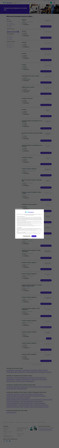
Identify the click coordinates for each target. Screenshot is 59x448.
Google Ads (31, 228)
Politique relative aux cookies (36, 233)
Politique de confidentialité (28, 233)
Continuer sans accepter (18, 208)
